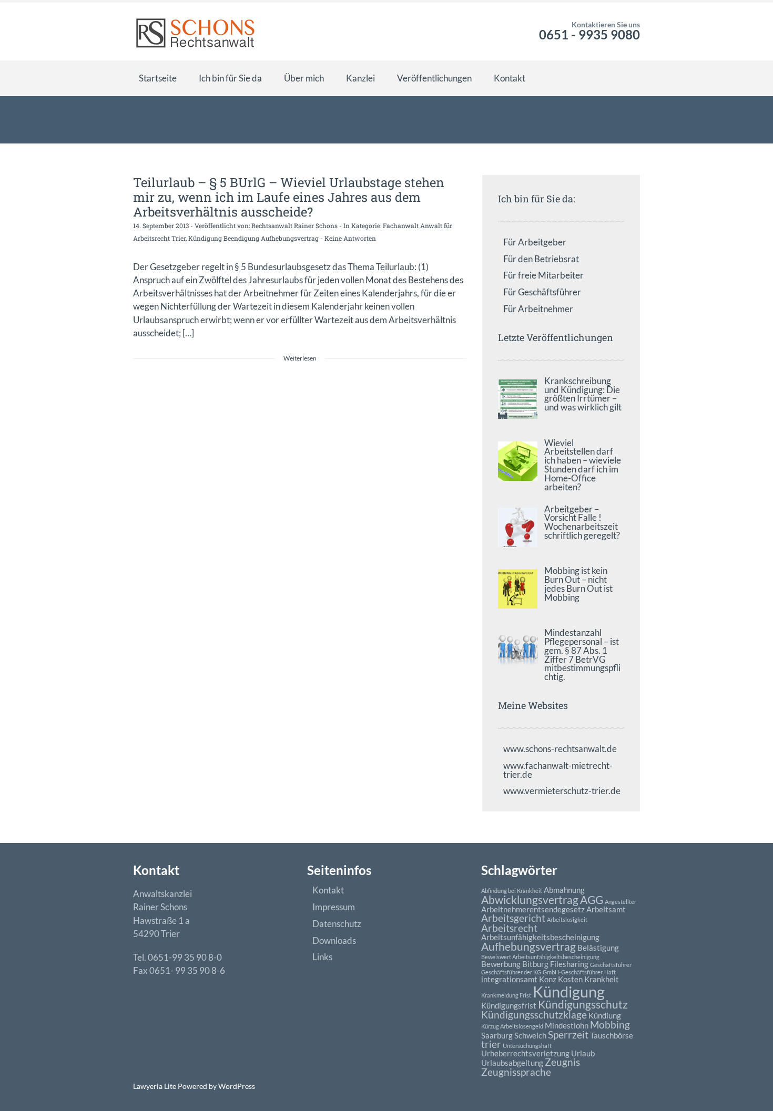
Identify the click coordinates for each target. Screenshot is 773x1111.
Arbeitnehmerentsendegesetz (533, 909)
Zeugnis (562, 1062)
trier (491, 1044)
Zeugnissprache (516, 1072)
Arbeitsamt (606, 909)
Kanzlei (360, 78)
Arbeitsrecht (509, 928)
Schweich (530, 1035)
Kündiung (604, 1015)
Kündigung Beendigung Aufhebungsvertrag (253, 238)
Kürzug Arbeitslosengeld (512, 1026)
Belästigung (598, 947)
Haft (610, 972)
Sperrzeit (568, 1035)
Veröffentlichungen (434, 78)
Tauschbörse (611, 1035)
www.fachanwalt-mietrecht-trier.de (558, 770)
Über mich (304, 78)
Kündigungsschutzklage (534, 1015)
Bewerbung (501, 964)
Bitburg (535, 964)
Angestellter (620, 901)
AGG (591, 900)
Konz (547, 979)
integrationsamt (509, 979)
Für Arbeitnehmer (538, 308)
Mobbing (610, 1025)
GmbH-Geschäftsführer (573, 972)
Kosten (570, 979)
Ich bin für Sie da (230, 78)
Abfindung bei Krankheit (511, 890)
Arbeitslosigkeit (567, 919)
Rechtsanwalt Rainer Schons (294, 225)
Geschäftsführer (611, 964)
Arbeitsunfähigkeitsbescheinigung (540, 937)
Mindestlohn (566, 1025)
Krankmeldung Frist (506, 995)
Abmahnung (564, 889)
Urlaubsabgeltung (512, 1062)
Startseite (158, 78)
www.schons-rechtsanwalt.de (560, 748)
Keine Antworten (350, 238)
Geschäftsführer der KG (511, 972)
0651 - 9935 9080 (589, 34)
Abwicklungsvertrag (529, 900)
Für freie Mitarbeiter (543, 275)
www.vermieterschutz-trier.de (562, 790)
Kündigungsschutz (583, 1004)
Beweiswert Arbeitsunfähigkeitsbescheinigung (540, 956)
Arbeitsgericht (513, 918)
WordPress (236, 1086)
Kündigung (569, 991)
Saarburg (497, 1035)
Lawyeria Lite (155, 1086)
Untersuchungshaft (527, 1045)
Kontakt (509, 78)
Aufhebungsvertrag (528, 946)
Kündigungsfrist (508, 1005)
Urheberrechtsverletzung (525, 1053)
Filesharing (569, 964)
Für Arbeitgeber (534, 242)
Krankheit (601, 979)
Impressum (333, 906)
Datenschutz (336, 923)
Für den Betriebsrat (541, 258)
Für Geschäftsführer (542, 291)
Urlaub (583, 1053)
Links (322, 956)
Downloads (334, 940)
